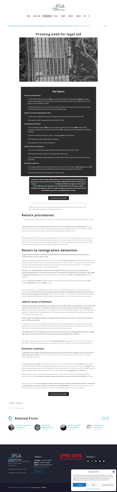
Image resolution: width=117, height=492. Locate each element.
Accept (79, 485)
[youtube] (99, 461)
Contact (78, 16)
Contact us (39, 471)
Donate (63, 16)
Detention (26, 26)
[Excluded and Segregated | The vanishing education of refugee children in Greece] (38, 427)
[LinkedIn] (19, 408)
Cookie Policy (89, 489)
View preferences (107, 485)
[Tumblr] (17, 408)
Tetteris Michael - (36, 487)
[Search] (89, 16)
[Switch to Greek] (85, 16)
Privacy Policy (97, 489)
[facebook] (95, 461)
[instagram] (92, 461)
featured (19, 403)
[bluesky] (88, 461)
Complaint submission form (17, 469)
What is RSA (36, 16)
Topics (56, 16)
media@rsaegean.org (43, 467)
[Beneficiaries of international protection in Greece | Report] (90, 427)
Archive (70, 16)
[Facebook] (9, 408)
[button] (113, 472)
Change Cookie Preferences (17, 473)
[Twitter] (12, 408)
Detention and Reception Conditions (41, 26)
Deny (93, 485)
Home (28, 16)
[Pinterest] (14, 408)
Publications (47, 16)
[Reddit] (22, 408)
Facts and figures (59, 26)
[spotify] (103, 461)
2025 (12, 403)
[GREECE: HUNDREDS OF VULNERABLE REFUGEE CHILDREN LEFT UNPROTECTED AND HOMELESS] (64, 427)
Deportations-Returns (15, 26)
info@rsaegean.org (45, 465)
